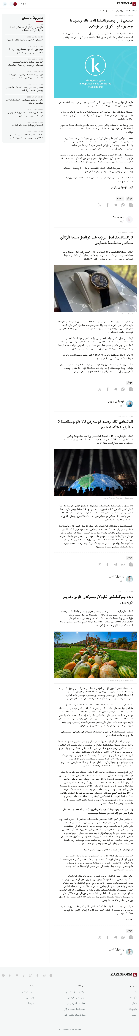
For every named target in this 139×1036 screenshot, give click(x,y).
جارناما (31, 1003)
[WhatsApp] (123, 205)
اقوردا (102, 11)
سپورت (120, 198)
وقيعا (117, 11)
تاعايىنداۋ (109, 11)
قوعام (129, 198)
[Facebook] (107, 205)
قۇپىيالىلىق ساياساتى (76, 997)
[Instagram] (131, 205)
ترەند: (134, 11)
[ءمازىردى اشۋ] (5, 4)
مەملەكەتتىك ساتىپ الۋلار (74, 1015)
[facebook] (37, 975)
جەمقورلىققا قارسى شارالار (74, 1009)
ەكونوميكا (133, 1009)
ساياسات (133, 997)
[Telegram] (115, 205)
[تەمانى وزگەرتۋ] (13, 4)
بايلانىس (30, 997)
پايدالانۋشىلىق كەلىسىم (75, 992)
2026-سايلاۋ (125, 11)
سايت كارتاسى (28, 992)
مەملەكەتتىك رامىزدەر (76, 1003)
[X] (100, 205)
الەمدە (134, 1015)
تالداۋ (134, 1003)
